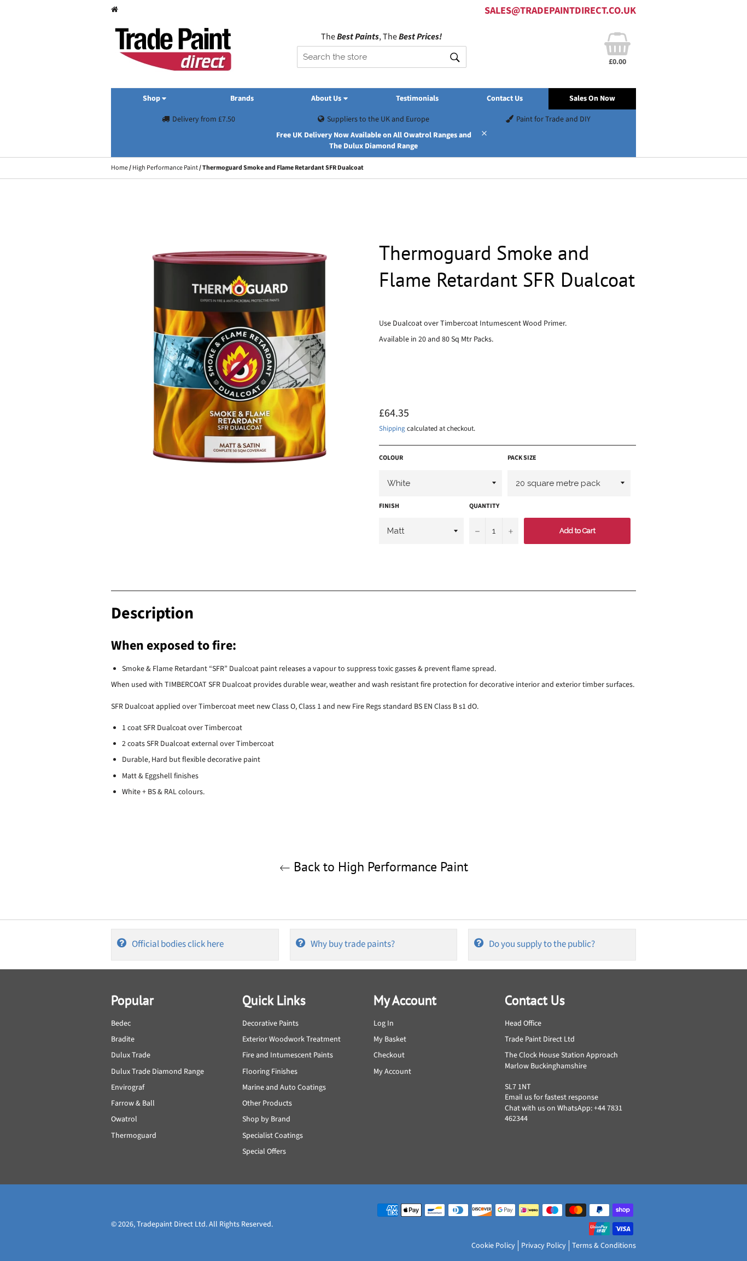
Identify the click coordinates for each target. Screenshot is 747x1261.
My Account (392, 1071)
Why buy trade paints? (353, 944)
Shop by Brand (266, 1119)
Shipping (392, 428)
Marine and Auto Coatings (284, 1087)
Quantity (484, 506)
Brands (242, 98)
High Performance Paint (165, 167)
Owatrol (124, 1119)
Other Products (267, 1103)
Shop (152, 98)
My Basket (390, 1039)
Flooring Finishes (269, 1071)
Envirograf (127, 1087)
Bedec (121, 1023)
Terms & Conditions (604, 1245)
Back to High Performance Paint (379, 866)
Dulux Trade (130, 1055)
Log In (384, 1023)
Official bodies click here (178, 944)
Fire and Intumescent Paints (287, 1055)
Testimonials (417, 98)
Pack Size (521, 458)
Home (119, 167)
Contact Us (505, 98)
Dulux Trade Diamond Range (157, 1071)
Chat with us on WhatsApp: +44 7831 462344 (563, 1113)
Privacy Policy (543, 1245)
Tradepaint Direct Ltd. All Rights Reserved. (205, 1224)
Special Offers (264, 1151)
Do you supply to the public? (542, 944)
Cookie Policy (493, 1245)
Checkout (389, 1055)
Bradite (123, 1039)
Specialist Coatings (272, 1135)
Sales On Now (592, 98)
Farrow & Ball (133, 1103)
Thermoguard (133, 1135)
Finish (389, 506)
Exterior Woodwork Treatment (291, 1039)
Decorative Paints (270, 1023)
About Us (327, 98)
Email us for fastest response (551, 1097)
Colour (391, 458)
